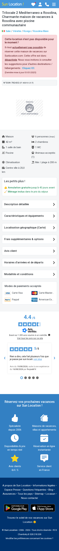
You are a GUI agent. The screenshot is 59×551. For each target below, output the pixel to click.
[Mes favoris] (33, 4)
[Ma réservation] (40, 4)
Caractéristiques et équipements (24, 215)
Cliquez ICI (28, 68)
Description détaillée (16, 204)
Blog (50, 489)
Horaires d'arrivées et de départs (23, 262)
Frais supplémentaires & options (24, 239)
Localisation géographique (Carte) (25, 227)
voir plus (37, 359)
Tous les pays (25, 493)
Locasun (50, 493)
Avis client (10, 250)
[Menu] (54, 4)
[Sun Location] (13, 3)
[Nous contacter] (47, 4)
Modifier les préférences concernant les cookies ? (29, 538)
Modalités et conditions (18, 274)
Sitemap (39, 493)
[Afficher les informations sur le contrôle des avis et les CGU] (49, 335)
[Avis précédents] (4, 358)
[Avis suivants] (54, 358)
